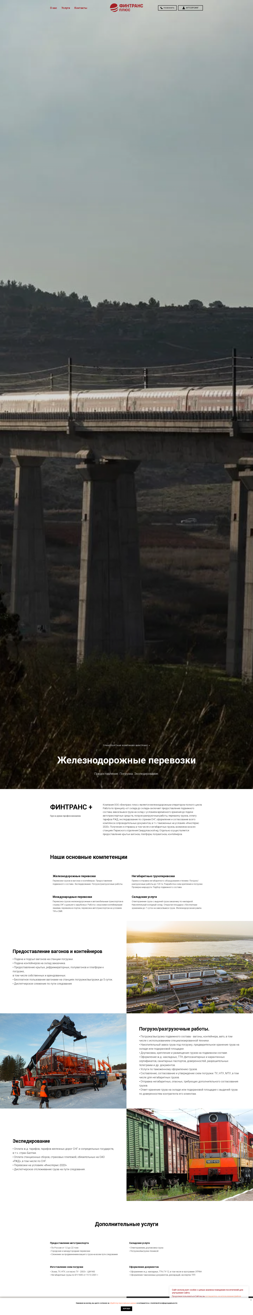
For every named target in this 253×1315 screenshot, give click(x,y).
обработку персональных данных (123, 1303)
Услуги (65, 8)
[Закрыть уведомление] (251, 1300)
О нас (53, 8)
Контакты (80, 8)
